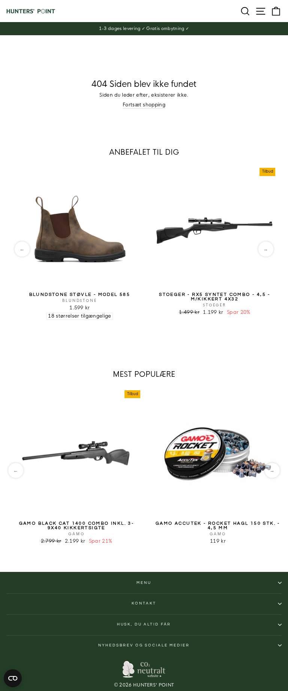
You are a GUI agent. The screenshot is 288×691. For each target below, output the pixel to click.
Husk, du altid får (144, 624)
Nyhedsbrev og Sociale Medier (143, 645)
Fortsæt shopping (144, 105)
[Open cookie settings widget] (13, 678)
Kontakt (144, 603)
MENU (143, 583)
